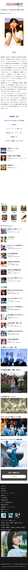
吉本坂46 (18, 527)
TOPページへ (5, 509)
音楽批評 (4, 221)
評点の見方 (3, 491)
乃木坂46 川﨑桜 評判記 (13, 339)
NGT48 (3, 525)
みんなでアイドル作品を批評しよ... (15, 245)
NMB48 (16, 523)
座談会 (23, 212)
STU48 (7, 525)
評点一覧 (14, 221)
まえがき (14, 212)
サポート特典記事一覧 (6, 502)
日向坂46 (13, 527)
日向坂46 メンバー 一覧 (12, 148)
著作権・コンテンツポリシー (9, 507)
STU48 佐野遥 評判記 (12, 253)
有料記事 (15, 167)
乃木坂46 (3, 527)
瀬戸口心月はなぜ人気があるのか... (15, 290)
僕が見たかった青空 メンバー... (14, 229)
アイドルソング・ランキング (8, 493)
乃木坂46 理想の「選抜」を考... (14, 323)
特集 (24, 158)
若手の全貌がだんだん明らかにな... (15, 314)
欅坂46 (8, 527)
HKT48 (20, 523)
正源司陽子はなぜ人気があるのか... (15, 331)
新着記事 (4, 212)
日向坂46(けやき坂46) (6, 13)
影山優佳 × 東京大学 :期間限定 (14, 155)
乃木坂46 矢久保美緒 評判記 (14, 269)
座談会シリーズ (4, 495)
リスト (14, 150)
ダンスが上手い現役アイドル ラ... (15, 278)
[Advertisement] (14, 188)
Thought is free (22, 566)
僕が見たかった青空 (6, 529)
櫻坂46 (23, 527)
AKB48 (2, 523)
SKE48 (7, 523)
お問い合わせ (5, 504)
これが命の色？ (11, 237)
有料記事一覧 (10, 165)
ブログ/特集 (23, 221)
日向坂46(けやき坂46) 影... (13, 261)
